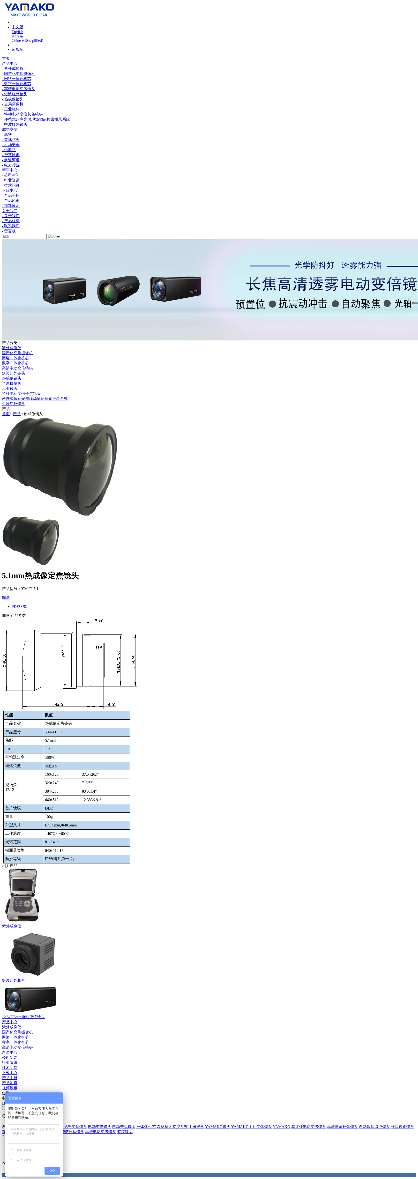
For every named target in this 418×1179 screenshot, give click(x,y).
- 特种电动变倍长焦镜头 (22, 114)
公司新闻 (9, 1057)
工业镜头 (9, 388)
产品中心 (9, 63)
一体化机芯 (146, 1127)
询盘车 (17, 49)
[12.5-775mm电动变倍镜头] (31, 1013)
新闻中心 (9, 170)
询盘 (6, 598)
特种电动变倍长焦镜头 (21, 393)
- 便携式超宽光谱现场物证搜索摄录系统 (36, 119)
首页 (6, 58)
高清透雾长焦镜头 (342, 1127)
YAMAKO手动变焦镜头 (251, 1127)
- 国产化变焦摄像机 (18, 74)
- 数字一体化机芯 (16, 84)
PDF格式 (19, 606)
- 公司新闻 (11, 175)
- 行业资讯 (11, 180)
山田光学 (196, 1127)
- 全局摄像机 (12, 104)
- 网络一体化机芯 (16, 79)
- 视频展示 (11, 206)
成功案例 (9, 129)
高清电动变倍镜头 (17, 368)
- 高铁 (7, 135)
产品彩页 (9, 1083)
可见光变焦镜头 (73, 1127)
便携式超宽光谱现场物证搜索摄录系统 (35, 399)
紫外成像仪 (11, 348)
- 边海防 (9, 150)
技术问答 (9, 1068)
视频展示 (9, 1088)
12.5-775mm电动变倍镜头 (23, 1017)
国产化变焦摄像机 (17, 353)
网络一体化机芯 (15, 358)
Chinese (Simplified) (27, 40)
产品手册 (9, 1078)
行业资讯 (9, 1063)
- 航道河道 (11, 160)
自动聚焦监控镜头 (374, 1127)
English (17, 32)
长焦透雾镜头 (402, 1127)
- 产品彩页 (11, 201)
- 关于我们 (11, 216)
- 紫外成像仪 (12, 68)
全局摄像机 (11, 383)
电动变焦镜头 (123, 1127)
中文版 (17, 27)
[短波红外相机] (31, 977)
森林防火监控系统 (172, 1127)
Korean (17, 36)
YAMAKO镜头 (217, 1127)
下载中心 (9, 190)
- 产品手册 (11, 195)
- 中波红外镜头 (14, 124)
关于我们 (9, 211)
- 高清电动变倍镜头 (18, 89)
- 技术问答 (11, 185)
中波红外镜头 (13, 404)
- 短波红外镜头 (14, 94)
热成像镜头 (11, 378)
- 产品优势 (11, 221)
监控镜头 (125, 1132)
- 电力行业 (11, 165)
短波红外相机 (13, 980)
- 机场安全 (11, 145)
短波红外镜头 (13, 373)
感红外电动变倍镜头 (308, 1127)
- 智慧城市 (11, 155)
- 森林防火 (11, 140)
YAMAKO (281, 1127)
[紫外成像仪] (23, 923)
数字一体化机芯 (15, 363)
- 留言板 (9, 231)
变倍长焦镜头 (72, 1132)
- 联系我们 (11, 226)
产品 (17, 414)
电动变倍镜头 (99, 1127)
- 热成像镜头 (12, 99)
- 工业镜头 (11, 109)
